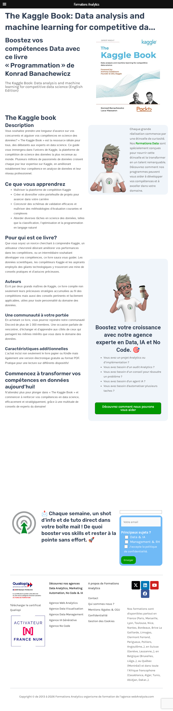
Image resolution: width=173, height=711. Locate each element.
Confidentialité (97, 615)
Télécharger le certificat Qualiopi (25, 607)
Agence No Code (59, 625)
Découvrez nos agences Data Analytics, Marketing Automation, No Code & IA (66, 588)
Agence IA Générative (63, 620)
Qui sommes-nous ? (101, 603)
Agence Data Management (66, 614)
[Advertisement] (45, 459)
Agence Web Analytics (63, 602)
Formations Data (147, 143)
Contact (93, 598)
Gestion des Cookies (101, 621)
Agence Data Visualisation (66, 608)
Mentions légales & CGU (104, 609)
